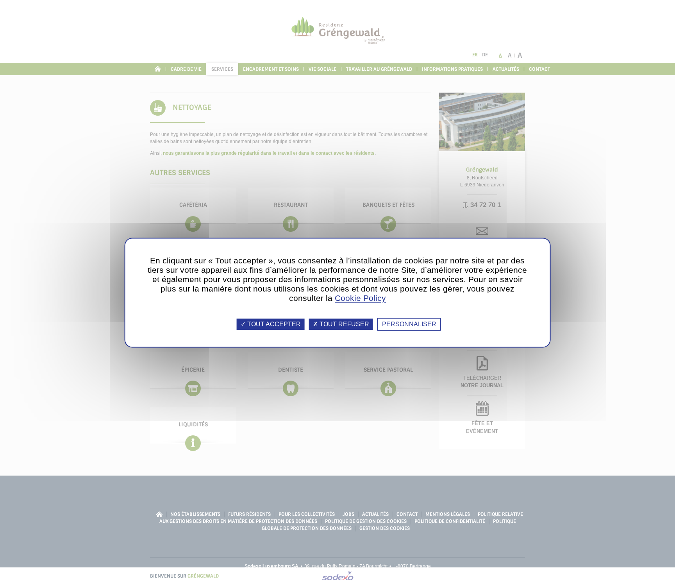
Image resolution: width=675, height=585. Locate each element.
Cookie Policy (360, 297)
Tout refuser (343, 324)
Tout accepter (273, 324)
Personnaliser (409, 324)
